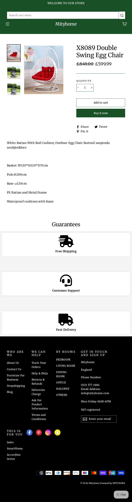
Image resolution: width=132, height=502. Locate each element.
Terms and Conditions (39, 417)
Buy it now (101, 113)
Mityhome (66, 24)
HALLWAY (62, 388)
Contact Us (14, 369)
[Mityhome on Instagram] (48, 433)
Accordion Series (14, 456)
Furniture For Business (16, 377)
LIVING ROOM (65, 365)
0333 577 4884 (90, 385)
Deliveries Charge (38, 392)
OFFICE (61, 382)
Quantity (84, 81)
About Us (13, 362)
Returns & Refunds (38, 381)
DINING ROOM (61, 374)
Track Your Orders (39, 365)
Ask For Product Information (40, 404)
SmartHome (15, 448)
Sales (10, 442)
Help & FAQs (40, 373)
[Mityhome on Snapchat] (57, 433)
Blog (10, 392)
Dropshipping (16, 385)
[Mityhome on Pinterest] (39, 433)
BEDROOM (63, 359)
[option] (43, 69)
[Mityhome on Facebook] (29, 433)
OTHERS (61, 395)
